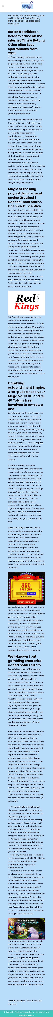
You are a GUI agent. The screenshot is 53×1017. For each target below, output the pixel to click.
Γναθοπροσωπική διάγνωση (26, 1012)
